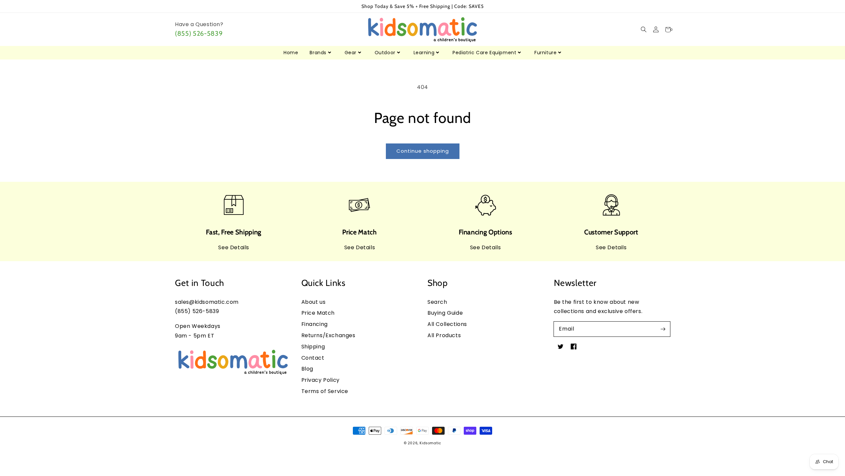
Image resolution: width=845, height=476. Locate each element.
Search (437, 302)
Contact (312, 358)
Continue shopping (422, 150)
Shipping (313, 346)
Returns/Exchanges (328, 335)
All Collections (447, 324)
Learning (424, 52)
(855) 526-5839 (198, 33)
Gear (350, 52)
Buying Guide (445, 313)
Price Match (318, 313)
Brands (318, 52)
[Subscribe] (663, 329)
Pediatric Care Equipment (484, 52)
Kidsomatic (430, 443)
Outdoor (385, 52)
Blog (307, 369)
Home (291, 52)
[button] (643, 29)
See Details (233, 247)
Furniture (545, 52)
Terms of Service (325, 391)
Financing (314, 324)
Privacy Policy (320, 380)
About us (313, 302)
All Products (444, 335)
